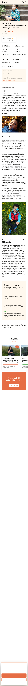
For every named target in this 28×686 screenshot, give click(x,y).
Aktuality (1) (8, 54)
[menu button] (25, 2)
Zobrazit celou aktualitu (9, 80)
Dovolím (14, 675)
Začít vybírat (14, 385)
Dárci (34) (14, 54)
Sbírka (3, 54)
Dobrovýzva (20, 54)
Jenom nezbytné (14, 679)
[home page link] (4, 2)
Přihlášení (18, 2)
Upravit (13, 682)
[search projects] (23, 2)
